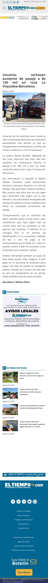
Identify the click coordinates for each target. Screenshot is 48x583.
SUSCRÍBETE (40, 8)
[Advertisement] (24, 45)
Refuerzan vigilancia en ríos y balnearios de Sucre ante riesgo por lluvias (32, 375)
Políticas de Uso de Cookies (23, 550)
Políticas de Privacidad (23, 546)
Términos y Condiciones (24, 537)
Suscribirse (24, 572)
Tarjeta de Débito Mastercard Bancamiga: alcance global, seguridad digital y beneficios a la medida (32, 424)
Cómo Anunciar (23, 515)
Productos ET (23, 524)
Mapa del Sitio (24, 542)
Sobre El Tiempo (24, 511)
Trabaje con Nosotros (23, 520)
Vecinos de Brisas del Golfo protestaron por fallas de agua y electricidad (30, 391)
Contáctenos (23, 528)
